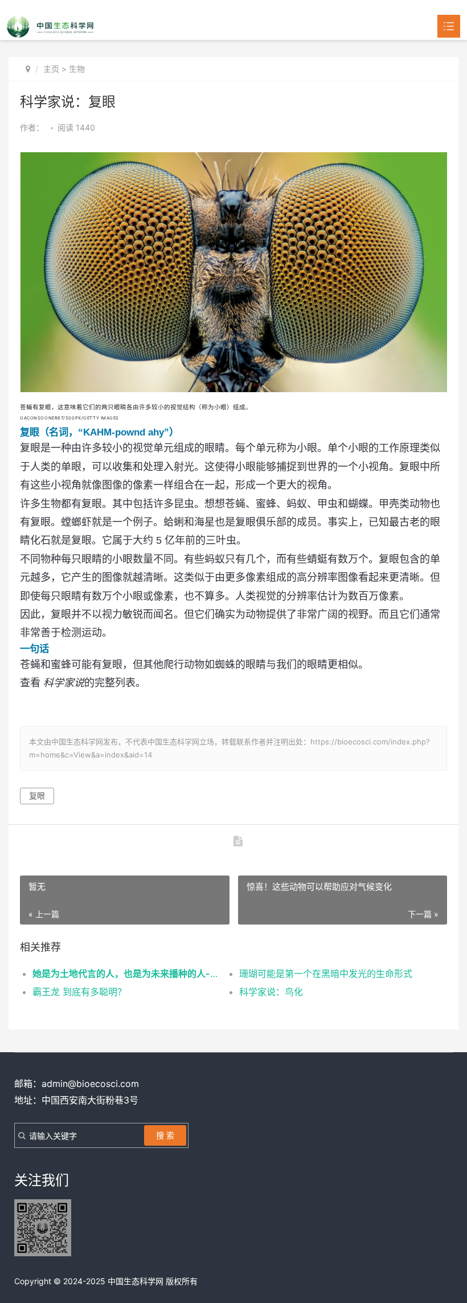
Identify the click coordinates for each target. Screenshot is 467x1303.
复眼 (37, 795)
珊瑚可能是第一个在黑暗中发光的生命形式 (325, 973)
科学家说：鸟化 (271, 991)
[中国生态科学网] (50, 26)
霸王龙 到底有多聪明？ (79, 991)
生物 (77, 69)
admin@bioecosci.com (90, 1083)
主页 (51, 69)
